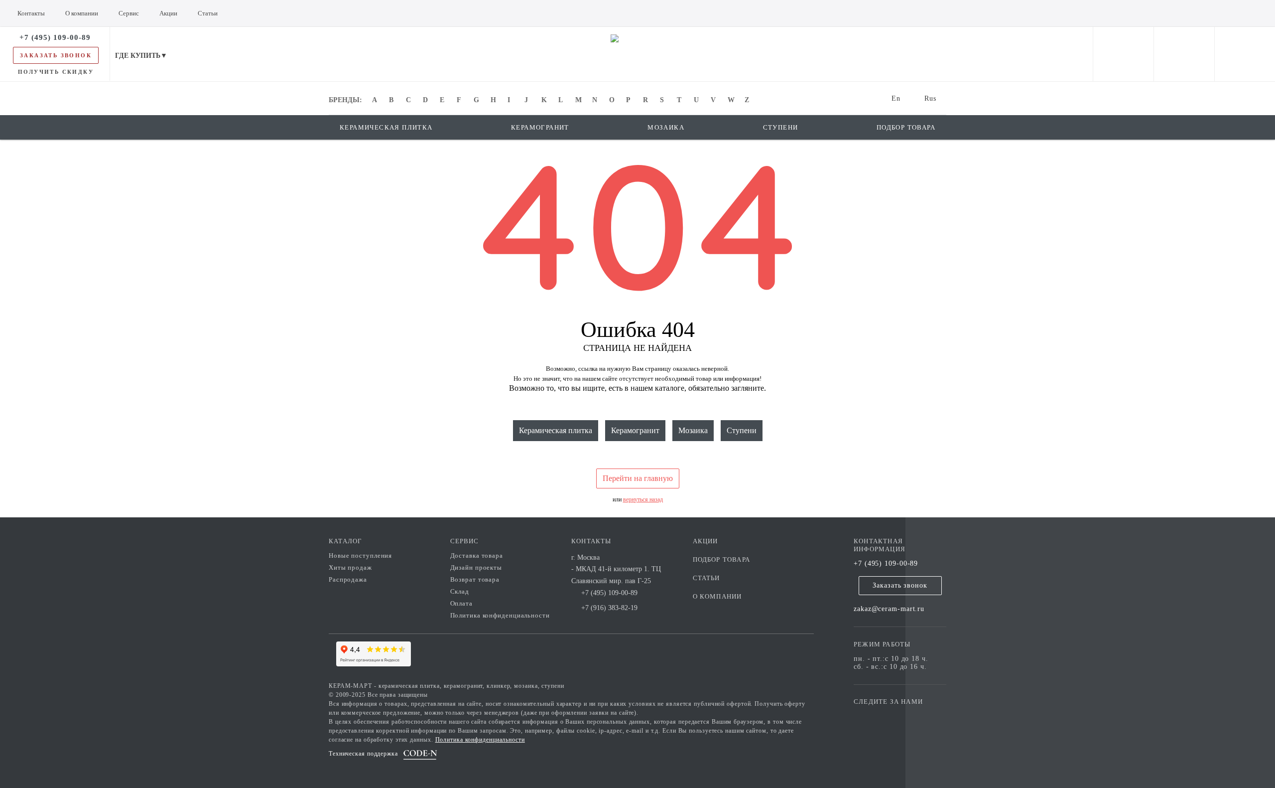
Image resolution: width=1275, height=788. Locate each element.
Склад (460, 591)
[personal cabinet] (1123, 54)
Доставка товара (477, 555)
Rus (930, 98)
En (896, 98)
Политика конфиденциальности (500, 615)
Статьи (706, 578)
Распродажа (348, 579)
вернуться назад (643, 499)
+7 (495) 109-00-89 (886, 563)
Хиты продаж (350, 567)
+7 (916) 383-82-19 (609, 608)
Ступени (742, 430)
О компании (717, 596)
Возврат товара (475, 579)
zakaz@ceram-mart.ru (889, 609)
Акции (705, 541)
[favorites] (1184, 54)
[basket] (1245, 54)
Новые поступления (360, 555)
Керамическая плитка (555, 430)
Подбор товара (722, 559)
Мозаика (693, 430)
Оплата (461, 603)
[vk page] (891, 716)
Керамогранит (635, 430)
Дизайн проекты (476, 567)
